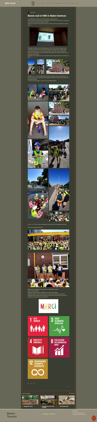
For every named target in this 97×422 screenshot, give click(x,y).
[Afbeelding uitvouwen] (31, 66)
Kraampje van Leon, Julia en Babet (48, 407)
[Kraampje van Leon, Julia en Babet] (48, 400)
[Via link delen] (33, 383)
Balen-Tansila (10, 3)
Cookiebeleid (52, 413)
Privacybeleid (45, 413)
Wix (85, 414)
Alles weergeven (72, 393)
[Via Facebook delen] (28, 383)
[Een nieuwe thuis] (67, 400)
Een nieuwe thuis (64, 406)
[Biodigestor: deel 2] (30, 400)
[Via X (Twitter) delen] (31, 383)
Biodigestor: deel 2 (28, 406)
